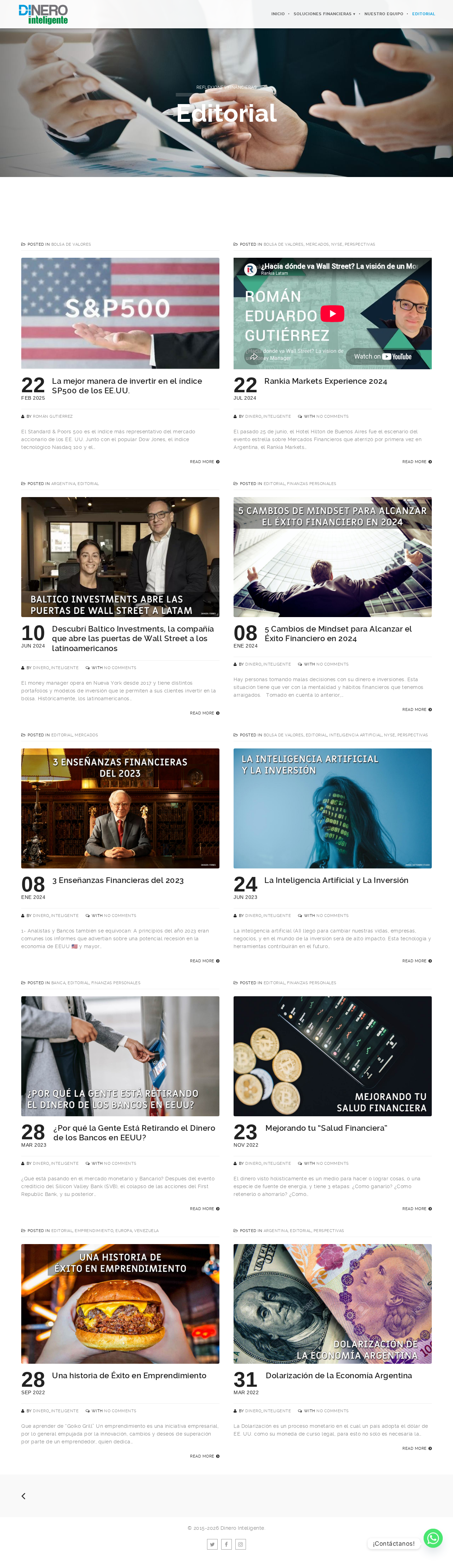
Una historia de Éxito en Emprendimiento (129, 1375)
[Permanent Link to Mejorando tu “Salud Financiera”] (333, 1112)
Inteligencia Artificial (355, 735)
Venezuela (146, 1230)
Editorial (423, 14)
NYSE (337, 244)
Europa (123, 1230)
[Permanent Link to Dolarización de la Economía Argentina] (333, 1360)
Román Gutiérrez (53, 416)
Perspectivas (360, 244)
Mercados (317, 244)
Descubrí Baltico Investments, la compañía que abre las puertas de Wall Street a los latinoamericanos (133, 639)
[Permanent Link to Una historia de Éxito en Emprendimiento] (120, 1360)
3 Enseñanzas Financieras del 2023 (118, 880)
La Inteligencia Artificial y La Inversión (336, 880)
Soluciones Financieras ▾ (325, 14)
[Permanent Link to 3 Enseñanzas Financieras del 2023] (120, 864)
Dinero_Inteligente (268, 416)
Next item (244, 196)
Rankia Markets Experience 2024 (325, 381)
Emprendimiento (94, 1230)
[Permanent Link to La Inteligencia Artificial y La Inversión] (333, 864)
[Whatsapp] (433, 1543)
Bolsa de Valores (71, 244)
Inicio (278, 14)
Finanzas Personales (312, 483)
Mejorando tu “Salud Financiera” (326, 1128)
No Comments (332, 416)
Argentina (63, 483)
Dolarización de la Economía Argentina (339, 1375)
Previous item (208, 196)
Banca (58, 983)
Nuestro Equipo (384, 14)
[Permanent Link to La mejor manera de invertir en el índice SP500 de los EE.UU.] (120, 365)
